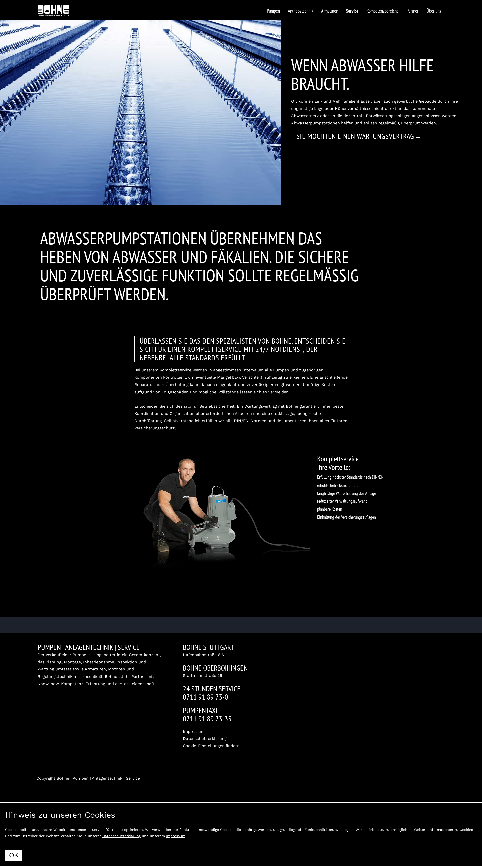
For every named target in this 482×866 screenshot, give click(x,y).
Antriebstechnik (300, 10)
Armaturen (329, 10)
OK (13, 855)
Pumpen (273, 10)
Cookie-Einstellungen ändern (211, 745)
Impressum (194, 731)
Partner (412, 10)
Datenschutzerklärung (205, 738)
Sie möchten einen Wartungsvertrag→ (359, 136)
